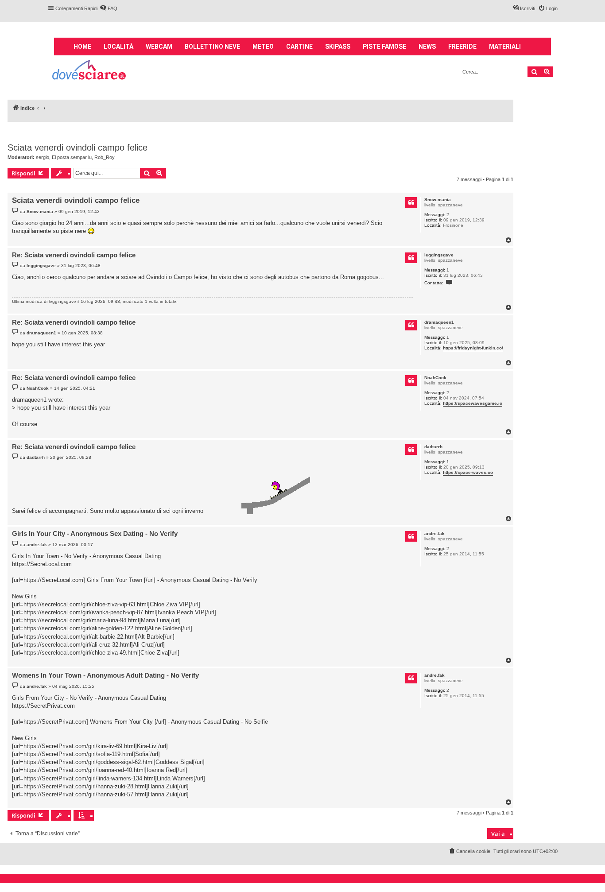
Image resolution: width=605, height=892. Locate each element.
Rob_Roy (104, 157)
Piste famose (384, 46)
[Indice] (89, 71)
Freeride (462, 46)
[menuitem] (108, 8)
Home (82, 46)
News (427, 46)
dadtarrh (433, 446)
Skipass (337, 46)
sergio (42, 157)
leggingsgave (439, 254)
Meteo (263, 46)
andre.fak (434, 533)
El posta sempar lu (72, 157)
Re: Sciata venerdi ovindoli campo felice (74, 255)
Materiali (505, 46)
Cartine (299, 46)
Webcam (159, 46)
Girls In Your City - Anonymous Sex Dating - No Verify (95, 533)
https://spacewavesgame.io (472, 403)
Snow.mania (437, 199)
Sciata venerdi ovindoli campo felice (77, 147)
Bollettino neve (212, 46)
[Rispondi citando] (411, 202)
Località (118, 46)
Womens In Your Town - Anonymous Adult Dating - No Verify (105, 675)
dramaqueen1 (439, 322)
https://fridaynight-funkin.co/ (473, 347)
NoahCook (435, 377)
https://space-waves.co (468, 472)
